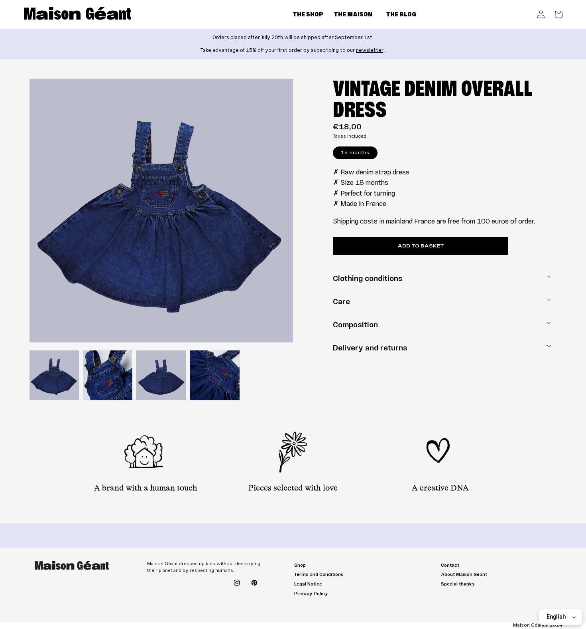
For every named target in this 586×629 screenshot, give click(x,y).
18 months (355, 152)
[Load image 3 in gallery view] (161, 375)
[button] (313, 15)
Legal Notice (308, 584)
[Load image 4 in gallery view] (214, 375)
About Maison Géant (464, 574)
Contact (450, 565)
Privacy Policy (311, 593)
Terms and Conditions (319, 574)
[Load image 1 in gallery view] (54, 375)
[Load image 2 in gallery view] (107, 375)
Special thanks (458, 584)
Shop (300, 565)
